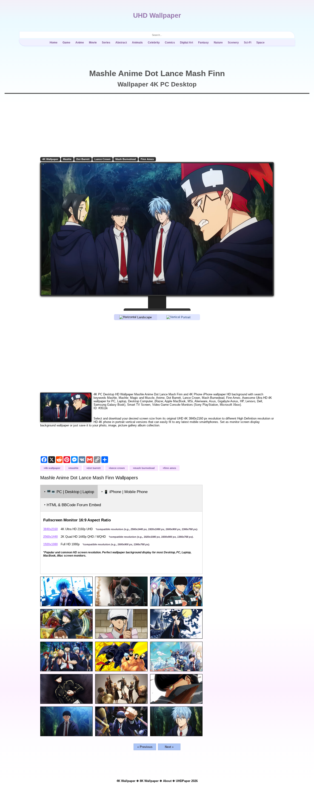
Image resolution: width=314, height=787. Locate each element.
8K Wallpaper (149, 781)
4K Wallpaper (50, 159)
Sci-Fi (247, 42)
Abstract (121, 42)
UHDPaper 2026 (187, 781)
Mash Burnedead (125, 159)
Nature (218, 42)
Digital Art (186, 42)
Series (106, 42)
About (167, 781)
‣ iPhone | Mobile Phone (124, 492)
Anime (79, 42)
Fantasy (203, 42)
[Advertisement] (157, 356)
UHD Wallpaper (157, 15)
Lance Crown (102, 159)
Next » (169, 747)
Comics (170, 42)
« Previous (144, 747)
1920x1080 (50, 544)
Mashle (67, 159)
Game (66, 42)
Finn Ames (147, 159)
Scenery (233, 42)
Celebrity (154, 42)
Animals (137, 42)
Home (53, 42)
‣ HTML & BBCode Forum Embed (72, 505)
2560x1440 (50, 536)
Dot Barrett (83, 159)
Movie (93, 42)
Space (260, 42)
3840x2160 (50, 529)
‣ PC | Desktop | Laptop (69, 492)
